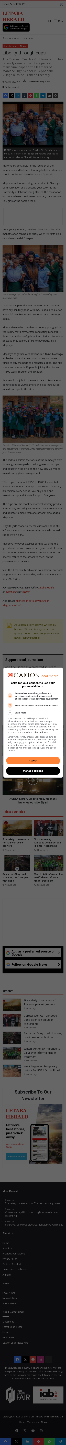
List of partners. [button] (40, 732)
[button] (33, 712)
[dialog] (33, 723)
